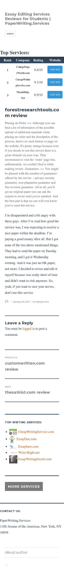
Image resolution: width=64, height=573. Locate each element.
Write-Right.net (29, 452)
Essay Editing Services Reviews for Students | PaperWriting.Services (28, 19)
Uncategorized (40, 301)
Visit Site (55, 69)
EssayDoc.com (26, 438)
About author (16, 552)
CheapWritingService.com (36, 431)
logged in (28, 328)
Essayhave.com (28, 446)
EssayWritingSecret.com (35, 459)
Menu (10, 33)
